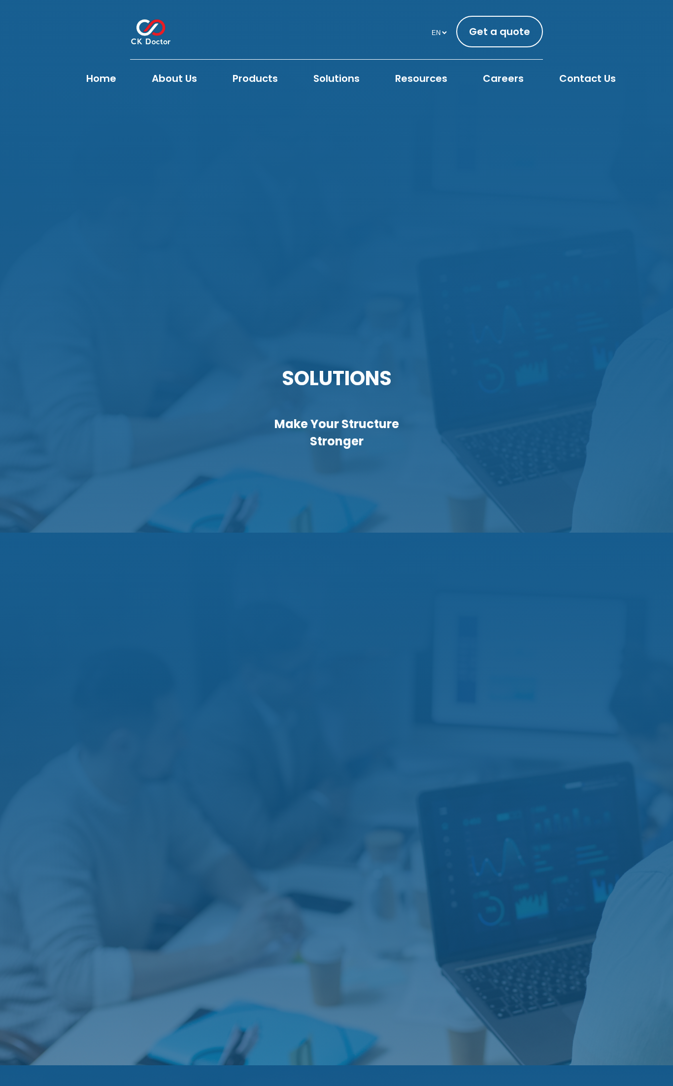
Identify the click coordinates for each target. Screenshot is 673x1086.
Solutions (336, 78)
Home (101, 78)
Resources (421, 78)
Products (255, 78)
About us (174, 78)
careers (503, 78)
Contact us (587, 78)
